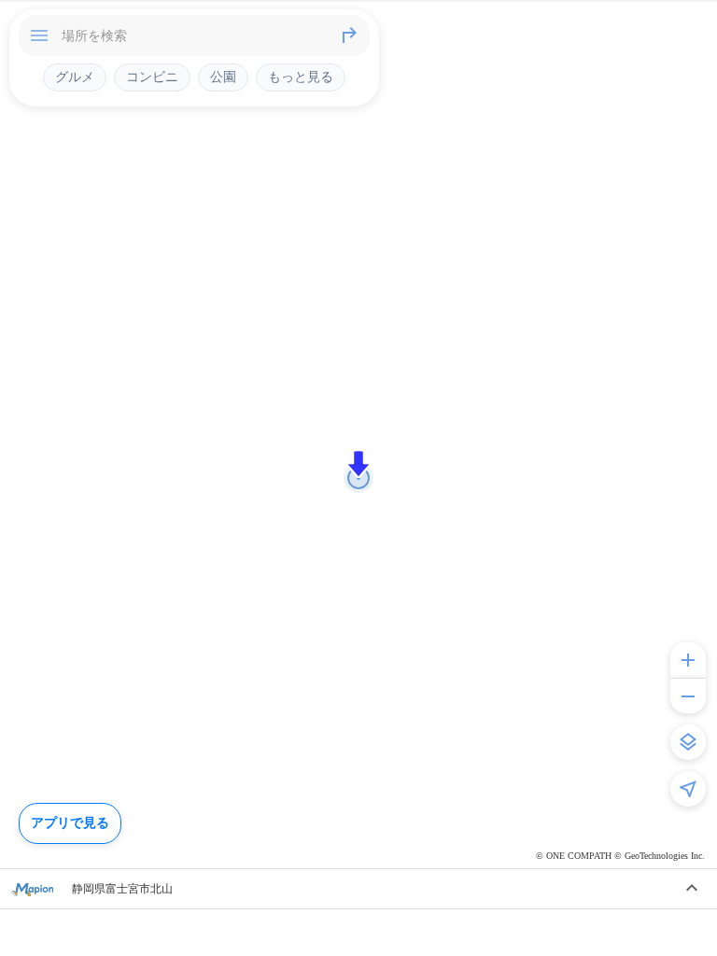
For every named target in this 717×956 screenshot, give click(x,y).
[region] (358, 478)
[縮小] (688, 695)
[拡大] (688, 660)
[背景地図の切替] (688, 742)
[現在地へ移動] (688, 789)
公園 (223, 76)
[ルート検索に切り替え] (349, 35)
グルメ (74, 76)
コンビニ (152, 76)
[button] (358, 464)
